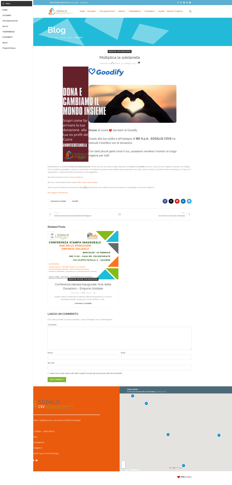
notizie (80, 279)
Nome (51, 353)
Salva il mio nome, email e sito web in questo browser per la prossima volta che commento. (86, 373)
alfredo (117, 63)
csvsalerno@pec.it (34, 448)
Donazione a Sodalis (58, 201)
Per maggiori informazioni (58, 193)
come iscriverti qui (76, 177)
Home (50, 37)
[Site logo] (61, 11)
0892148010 (84, 2)
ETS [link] (85, 187)
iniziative (79, 37)
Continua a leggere (83, 303)
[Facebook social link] (178, 2)
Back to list (119, 214)
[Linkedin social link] (187, 2)
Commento (53, 325)
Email (123, 353)
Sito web (51, 363)
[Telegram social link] (190, 2)
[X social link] (180, 2)
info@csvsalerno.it (61, 2)
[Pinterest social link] (184, 2)
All (56, 37)
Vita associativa (66, 37)
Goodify (75, 201)
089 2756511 (75, 2)
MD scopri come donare (87, 182)
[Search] (190, 11)
